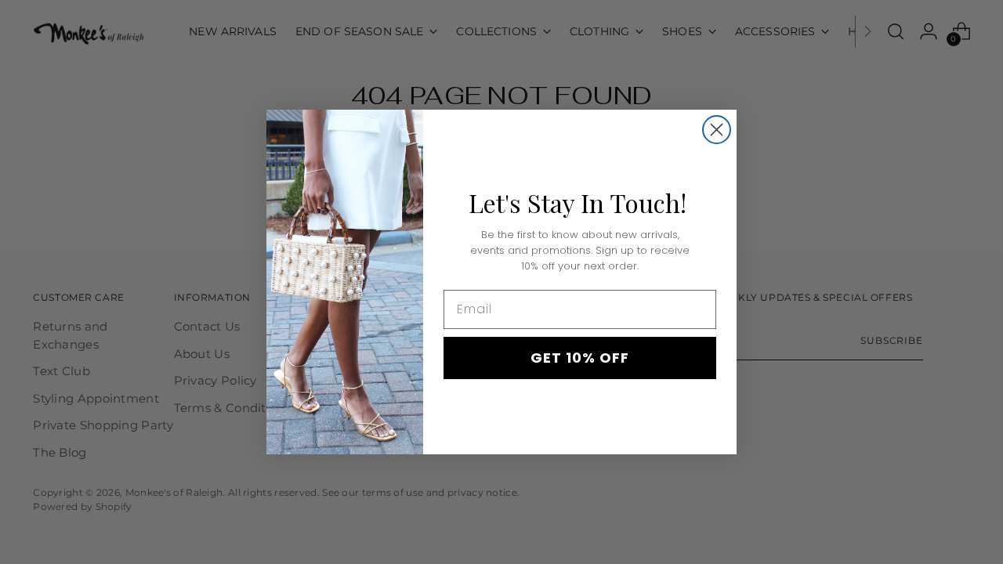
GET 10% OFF (579, 357)
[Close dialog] (716, 129)
